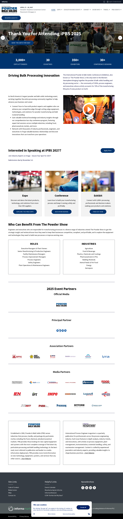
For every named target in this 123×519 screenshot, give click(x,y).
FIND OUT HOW (98, 212)
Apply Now (107, 150)
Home (53, 10)
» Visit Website (26, 459)
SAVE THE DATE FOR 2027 (21, 43)
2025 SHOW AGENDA (61, 212)
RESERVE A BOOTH (11, 18)
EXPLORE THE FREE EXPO (25, 212)
